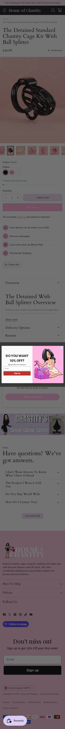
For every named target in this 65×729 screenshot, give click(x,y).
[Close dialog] (61, 347)
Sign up (17, 373)
